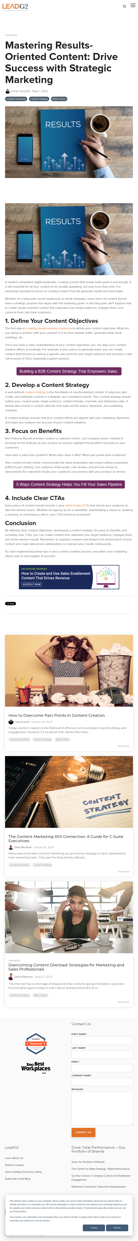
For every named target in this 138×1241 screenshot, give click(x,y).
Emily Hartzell (20, 91)
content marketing (16, 98)
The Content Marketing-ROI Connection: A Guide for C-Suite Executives (65, 838)
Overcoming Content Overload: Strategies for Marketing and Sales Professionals (66, 967)
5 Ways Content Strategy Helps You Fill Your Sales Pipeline (69, 484)
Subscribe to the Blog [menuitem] (17, 1178)
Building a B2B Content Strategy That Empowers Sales (69, 371)
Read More (124, 746)
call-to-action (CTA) (77, 505)
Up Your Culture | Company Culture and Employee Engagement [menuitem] (101, 1177)
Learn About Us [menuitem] (14, 1158)
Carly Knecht (21, 722)
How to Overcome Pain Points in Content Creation (56, 715)
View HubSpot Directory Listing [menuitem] (23, 1172)
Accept (94, 1228)
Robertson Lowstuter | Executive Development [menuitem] (99, 1186)
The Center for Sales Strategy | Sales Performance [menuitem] (101, 1169)
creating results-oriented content (47, 328)
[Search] (124, 6)
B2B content (59, 98)
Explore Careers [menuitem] (14, 1165)
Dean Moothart (23, 847)
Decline (117, 1228)
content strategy (39, 98)
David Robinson (23, 976)
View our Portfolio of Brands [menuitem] (88, 1162)
